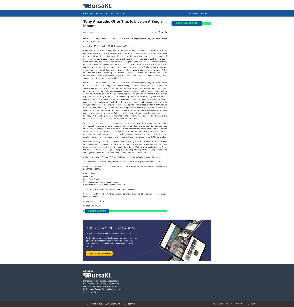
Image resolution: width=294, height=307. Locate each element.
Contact (251, 304)
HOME (85, 13)
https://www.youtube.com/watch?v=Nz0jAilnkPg (114, 189)
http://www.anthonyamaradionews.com (108, 185)
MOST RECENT (97, 13)
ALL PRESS (110, 13)
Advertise (240, 304)
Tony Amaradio (155, 53)
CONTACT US (123, 13)
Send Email (94, 179)
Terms (214, 304)
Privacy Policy (226, 304)
